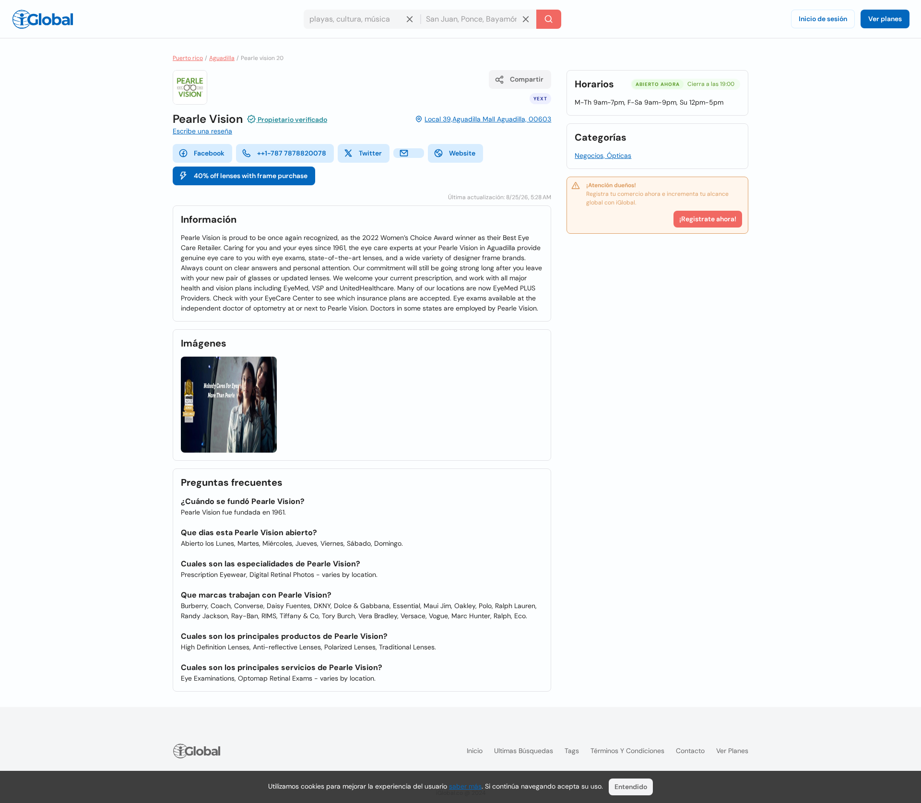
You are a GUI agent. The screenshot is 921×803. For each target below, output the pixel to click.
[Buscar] (548, 19)
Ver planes (885, 18)
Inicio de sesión (823, 18)
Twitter (370, 153)
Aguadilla (222, 58)
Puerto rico (188, 58)
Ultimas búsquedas (523, 750)
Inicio (475, 750)
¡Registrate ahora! (707, 219)
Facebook (209, 153)
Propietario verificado (291, 119)
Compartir (526, 79)
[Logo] (43, 19)
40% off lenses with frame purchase (250, 175)
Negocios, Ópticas (603, 155)
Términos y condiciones (627, 750)
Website (462, 153)
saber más (465, 786)
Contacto (690, 750)
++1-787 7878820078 (291, 153)
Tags (572, 750)
